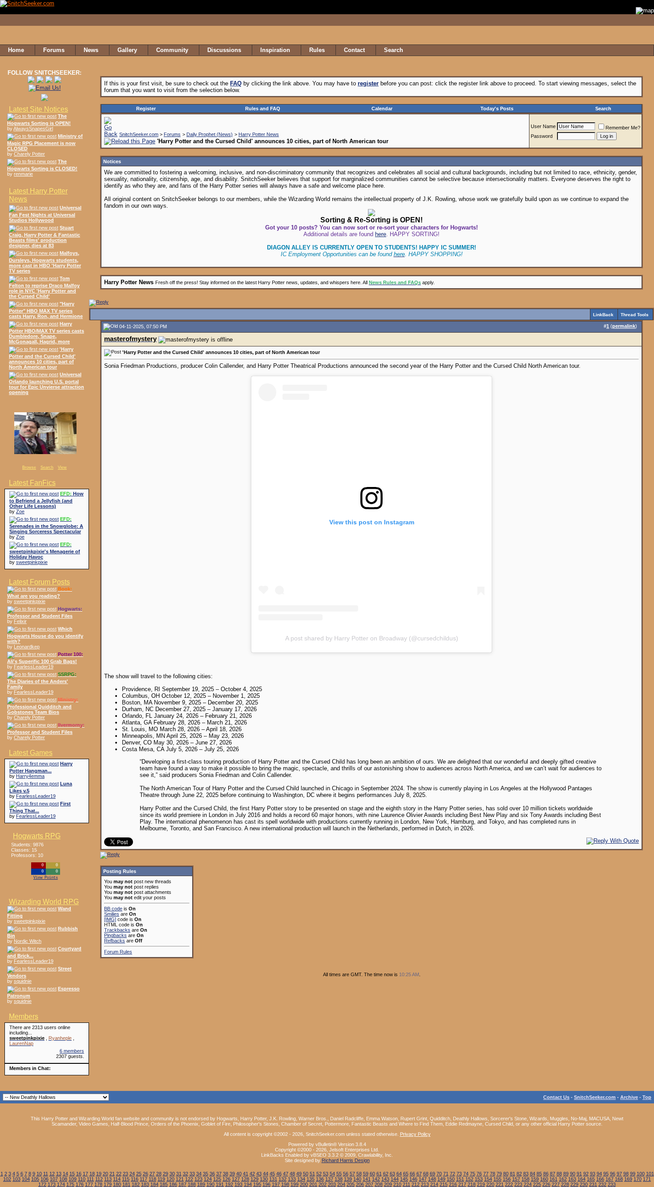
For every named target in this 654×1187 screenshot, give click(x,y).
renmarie (23, 174)
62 (385, 1173)
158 (525, 1179)
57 (352, 1173)
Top (646, 1097)
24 (132, 1173)
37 (219, 1173)
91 (579, 1173)
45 (272, 1173)
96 (612, 1173)
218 (472, 1184)
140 (357, 1179)
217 (462, 1184)
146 (413, 1179)
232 (602, 1184)
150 (451, 1179)
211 (406, 1184)
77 (485, 1173)
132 (283, 1179)
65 (405, 1173)
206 (360, 1184)
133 (292, 1179)
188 (192, 1184)
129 (254, 1179)
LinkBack (603, 314)
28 (158, 1173)
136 (320, 1179)
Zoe (20, 511)
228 (565, 1184)
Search (46, 467)
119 (161, 1179)
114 (117, 1179)
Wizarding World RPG (44, 901)
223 (518, 1184)
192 (229, 1184)
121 (180, 1179)
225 (537, 1184)
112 (99, 1179)
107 (54, 1179)
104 (26, 1179)
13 (58, 1173)
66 (412, 1173)
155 (497, 1179)
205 (351, 1184)
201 (313, 1184)
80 (506, 1173)
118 (152, 1179)
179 (108, 1184)
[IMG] (110, 919)
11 (45, 1173)
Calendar (381, 108)
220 (490, 1184)
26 (145, 1173)
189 (201, 1184)
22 (118, 1173)
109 (73, 1179)
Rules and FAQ (262, 108)
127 (236, 1179)
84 (532, 1173)
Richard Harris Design (346, 1160)
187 (182, 1184)
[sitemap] (645, 50)
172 (42, 1184)
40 (239, 1173)
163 (572, 1179)
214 (434, 1184)
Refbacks (114, 940)
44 (265, 1173)
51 (312, 1173)
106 (44, 1179)
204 (341, 1184)
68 (425, 1173)
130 (264, 1179)
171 (647, 1179)
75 (472, 1173)
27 (152, 1173)
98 (626, 1173)
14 (65, 1173)
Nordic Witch (27, 941)
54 (332, 1173)
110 (81, 1179)
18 (92, 1173)
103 (16, 1179)
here (380, 234)
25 (138, 1173)
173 (52, 1184)
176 (80, 1184)
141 (367, 1179)
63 (392, 1173)
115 (125, 1179)
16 (78, 1173)
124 (208, 1179)
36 (212, 1173)
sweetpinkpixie (32, 562)
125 (217, 1179)
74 (465, 1173)
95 (606, 1173)
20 (105, 1173)
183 (145, 1184)
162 (563, 1179)
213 (425, 1184)
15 (72, 1173)
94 (599, 1173)
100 (641, 1173)
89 (566, 1173)
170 (638, 1179)
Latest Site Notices (38, 109)
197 (276, 1184)
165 (591, 1179)
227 (556, 1184)
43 (259, 1173)
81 (512, 1173)
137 (329, 1179)
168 (619, 1179)
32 (185, 1173)
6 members (72, 1051)
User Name (543, 126)
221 (500, 1184)
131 (273, 1179)
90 (572, 1173)
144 (395, 1179)
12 (52, 1173)
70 (439, 1173)
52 (319, 1173)
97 (619, 1173)
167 (610, 1179)
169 (628, 1179)
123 (198, 1179)
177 (89, 1184)
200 (304, 1184)
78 (492, 1173)
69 (432, 1173)
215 (444, 1184)
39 (232, 1173)
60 (372, 1173)
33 (192, 1173)
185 (164, 1184)
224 (528, 1184)
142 (376, 1179)
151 (460, 1179)
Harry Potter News (258, 134)
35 (205, 1173)
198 (285, 1184)
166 (600, 1179)
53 (325, 1173)
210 (397, 1184)
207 (369, 1184)
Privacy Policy (415, 1134)
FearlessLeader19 (33, 666)
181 (126, 1184)
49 (299, 1173)
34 (199, 1173)
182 (136, 1184)
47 (285, 1173)
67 (419, 1173)
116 (134, 1179)
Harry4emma (30, 776)
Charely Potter (29, 154)
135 (311, 1179)
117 (143, 1179)
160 (544, 1179)
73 (459, 1173)
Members (23, 1016)
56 (345, 1173)
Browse (29, 467)
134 (301, 1179)
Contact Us (556, 1097)
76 (479, 1173)
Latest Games (30, 752)
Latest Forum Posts (39, 582)
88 (559, 1173)
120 (170, 1179)
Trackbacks (117, 930)
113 (108, 1179)
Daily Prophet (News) (209, 134)
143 (385, 1179)
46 (279, 1173)
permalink (623, 326)
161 (553, 1179)
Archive (629, 1097)
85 (539, 1173)
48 (292, 1173)
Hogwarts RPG (37, 836)
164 (581, 1179)
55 (339, 1173)
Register (146, 108)
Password (542, 136)
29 (165, 1173)
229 (574, 1184)
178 (98, 1184)
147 (423, 1179)
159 (535, 1179)
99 (632, 1173)
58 (359, 1173)
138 (339, 1179)
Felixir (20, 621)
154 (488, 1179)
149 (441, 1179)
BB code (113, 908)
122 (189, 1179)
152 (469, 1179)
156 (507, 1179)
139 (348, 1179)
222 (509, 1184)
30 (172, 1173)
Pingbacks (115, 935)
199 (295, 1184)
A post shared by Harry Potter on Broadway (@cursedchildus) (371, 638)
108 (63, 1179)
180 (117, 1184)
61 (379, 1173)
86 (546, 1173)
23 (125, 1173)
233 (612, 1184)
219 (481, 1184)
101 (650, 1173)
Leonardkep (27, 646)
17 (85, 1173)
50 (305, 1173)
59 (365, 1173)
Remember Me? (623, 127)
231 (593, 1184)
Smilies (111, 914)
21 (112, 1173)
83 (526, 1173)
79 (499, 1173)
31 (179, 1173)
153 (479, 1179)
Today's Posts (496, 108)
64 (399, 1173)
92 (586, 1173)
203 (332, 1184)
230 (584, 1184)
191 (220, 1184)
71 (445, 1173)
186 (173, 1184)
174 (61, 1184)
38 (225, 1173)
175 (70, 1184)
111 (90, 1179)
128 (245, 1179)
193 (238, 1184)
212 (416, 1184)
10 (39, 1173)
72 (452, 1173)
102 (7, 1179)
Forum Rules (118, 951)
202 (323, 1184)
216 (453, 1184)
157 (516, 1179)
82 (519, 1173)
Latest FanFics (32, 483)
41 (245, 1173)
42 (252, 1173)
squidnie (23, 981)
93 (592, 1173)
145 (404, 1179)
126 (226, 1179)
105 (35, 1179)
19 (98, 1173)
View (62, 467)
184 (154, 1184)
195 (257, 1184)
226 (546, 1184)
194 (248, 1184)
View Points (45, 878)
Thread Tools (635, 314)
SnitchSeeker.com (138, 134)
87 (552, 1173)
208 (379, 1184)
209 (388, 1184)
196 (266, 1184)
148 (432, 1179)
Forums (172, 134)
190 (210, 1184)
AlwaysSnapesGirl (33, 128)
